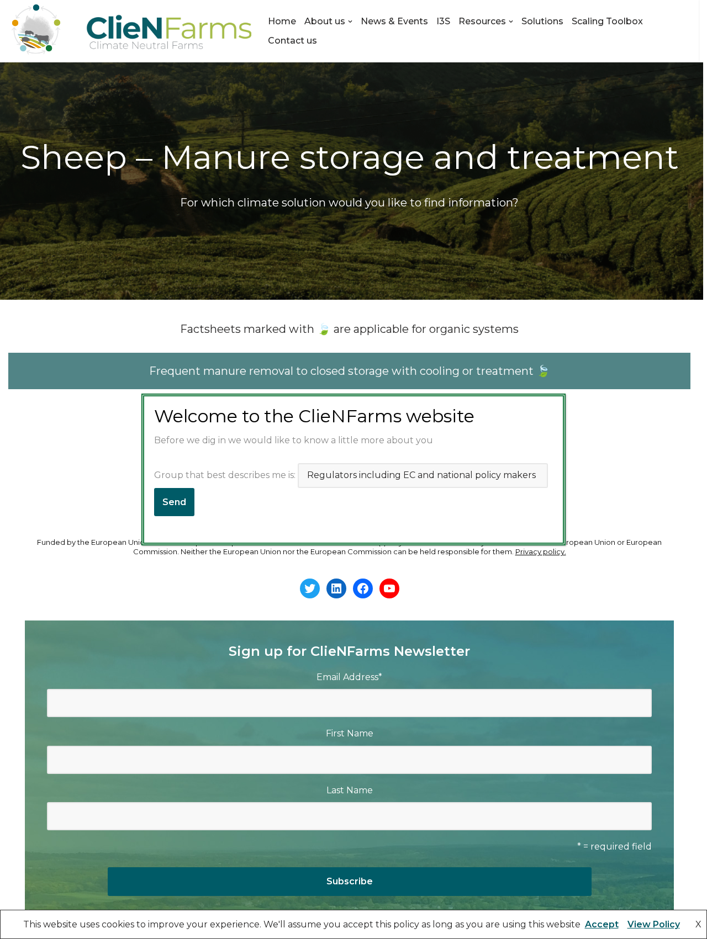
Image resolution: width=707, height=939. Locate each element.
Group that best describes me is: (226, 475)
